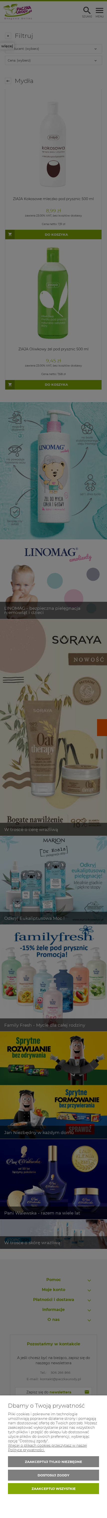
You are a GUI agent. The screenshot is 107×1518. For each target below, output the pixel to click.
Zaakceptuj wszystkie (54, 1489)
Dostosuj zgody (53, 1475)
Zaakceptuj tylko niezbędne (53, 1462)
